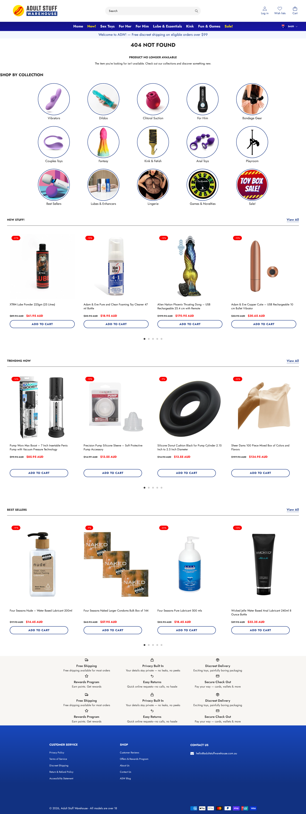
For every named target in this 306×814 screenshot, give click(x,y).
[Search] (197, 11)
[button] (295, 11)
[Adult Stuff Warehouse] (35, 11)
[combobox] (152, 11)
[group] (54, 101)
